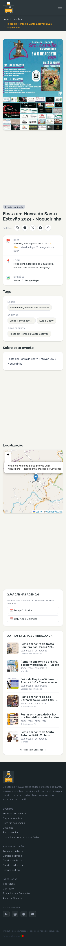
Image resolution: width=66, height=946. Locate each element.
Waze (17, 280)
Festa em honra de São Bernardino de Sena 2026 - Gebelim (38, 700)
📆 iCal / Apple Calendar (23, 618)
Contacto (8, 888)
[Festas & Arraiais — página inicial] (8, 7)
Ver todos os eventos (15, 813)
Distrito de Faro (12, 869)
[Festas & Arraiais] (8, 777)
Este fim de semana (14, 822)
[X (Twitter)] (33, 228)
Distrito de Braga (12, 855)
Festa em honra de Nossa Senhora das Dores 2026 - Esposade (37, 647)
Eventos (17, 18)
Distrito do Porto (12, 860)
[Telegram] (40, 228)
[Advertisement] (33, 167)
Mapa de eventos (12, 818)
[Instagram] (15, 914)
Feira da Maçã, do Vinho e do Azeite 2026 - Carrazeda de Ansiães (39, 682)
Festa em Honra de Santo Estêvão (29, 333)
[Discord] (32, 914)
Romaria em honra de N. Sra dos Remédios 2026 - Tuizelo (40, 663)
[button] (36, 477)
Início (6, 19)
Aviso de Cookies (12, 897)
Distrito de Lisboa (13, 865)
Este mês (8, 827)
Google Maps (32, 280)
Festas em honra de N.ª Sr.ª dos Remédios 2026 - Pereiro (40, 716)
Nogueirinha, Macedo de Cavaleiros (29, 307)
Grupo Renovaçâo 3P (21, 320)
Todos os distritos (13, 850)
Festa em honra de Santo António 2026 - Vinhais (37, 734)
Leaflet (38, 511)
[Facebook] (25, 228)
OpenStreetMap (54, 511)
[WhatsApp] (17, 228)
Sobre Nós (9, 883)
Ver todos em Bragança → (33, 749)
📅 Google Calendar (21, 610)
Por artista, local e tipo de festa (21, 837)
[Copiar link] (48, 228)
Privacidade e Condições (16, 893)
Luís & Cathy (46, 320)
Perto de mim (10, 832)
